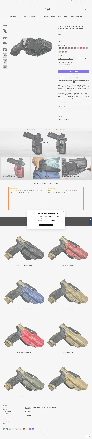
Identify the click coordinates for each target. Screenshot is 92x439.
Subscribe (52, 220)
